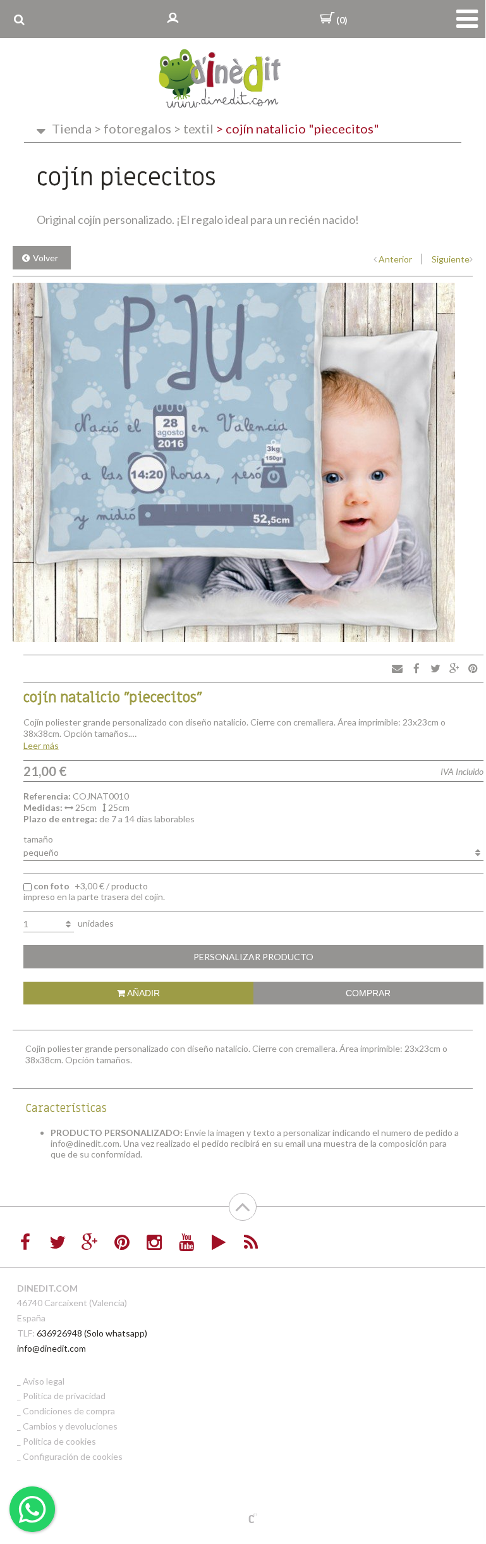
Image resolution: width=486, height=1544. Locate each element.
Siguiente (451, 259)
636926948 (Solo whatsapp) (92, 1333)
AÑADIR (142, 993)
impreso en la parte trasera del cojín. (94, 891)
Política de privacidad (64, 1395)
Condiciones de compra (69, 1410)
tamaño (38, 839)
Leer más (41, 745)
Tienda (72, 128)
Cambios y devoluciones (70, 1426)
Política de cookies (59, 1441)
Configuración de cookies (73, 1456)
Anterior (395, 259)
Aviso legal (43, 1381)
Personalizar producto (253, 956)
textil (194, 128)
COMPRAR (368, 993)
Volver (45, 257)
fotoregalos (132, 128)
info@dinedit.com (51, 1348)
